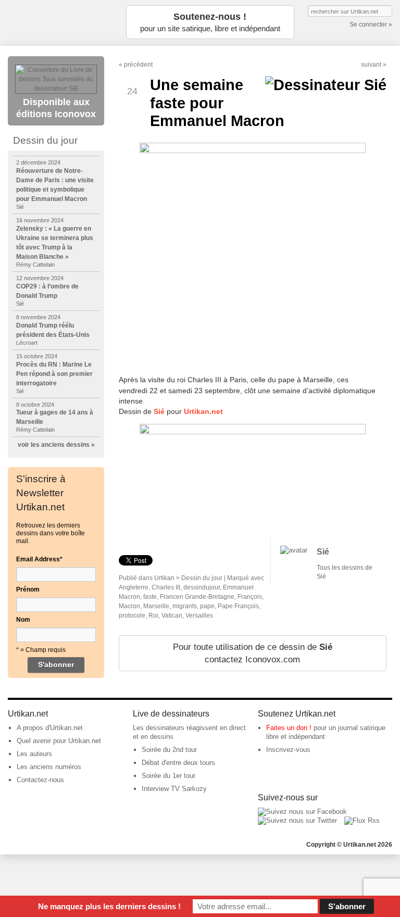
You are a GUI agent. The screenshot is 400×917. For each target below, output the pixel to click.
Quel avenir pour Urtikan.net (59, 741)
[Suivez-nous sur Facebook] (302, 811)
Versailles (199, 615)
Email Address (39, 559)
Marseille (156, 606)
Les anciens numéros (49, 767)
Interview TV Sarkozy (174, 789)
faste (150, 596)
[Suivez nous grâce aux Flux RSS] (362, 820)
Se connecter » (370, 24)
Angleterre (133, 587)
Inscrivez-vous (288, 749)
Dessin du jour (201, 578)
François (250, 596)
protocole (132, 615)
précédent (138, 64)
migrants (184, 606)
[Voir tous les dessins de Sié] (293, 550)
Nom (23, 619)
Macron (129, 606)
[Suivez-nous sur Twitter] (297, 820)
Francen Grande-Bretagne (197, 596)
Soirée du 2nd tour (169, 749)
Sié (323, 551)
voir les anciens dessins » (56, 444)
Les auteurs (34, 754)
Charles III (166, 587)
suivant (371, 64)
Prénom (28, 589)
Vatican (171, 615)
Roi (153, 615)
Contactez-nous (40, 780)
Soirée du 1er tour (168, 776)
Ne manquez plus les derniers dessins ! (109, 906)
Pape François (238, 606)
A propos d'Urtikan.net (50, 728)
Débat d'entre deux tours (178, 763)
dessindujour (201, 587)
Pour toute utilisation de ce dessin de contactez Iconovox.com (252, 653)
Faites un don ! (288, 728)
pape (207, 606)
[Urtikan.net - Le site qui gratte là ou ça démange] (60, 22)
